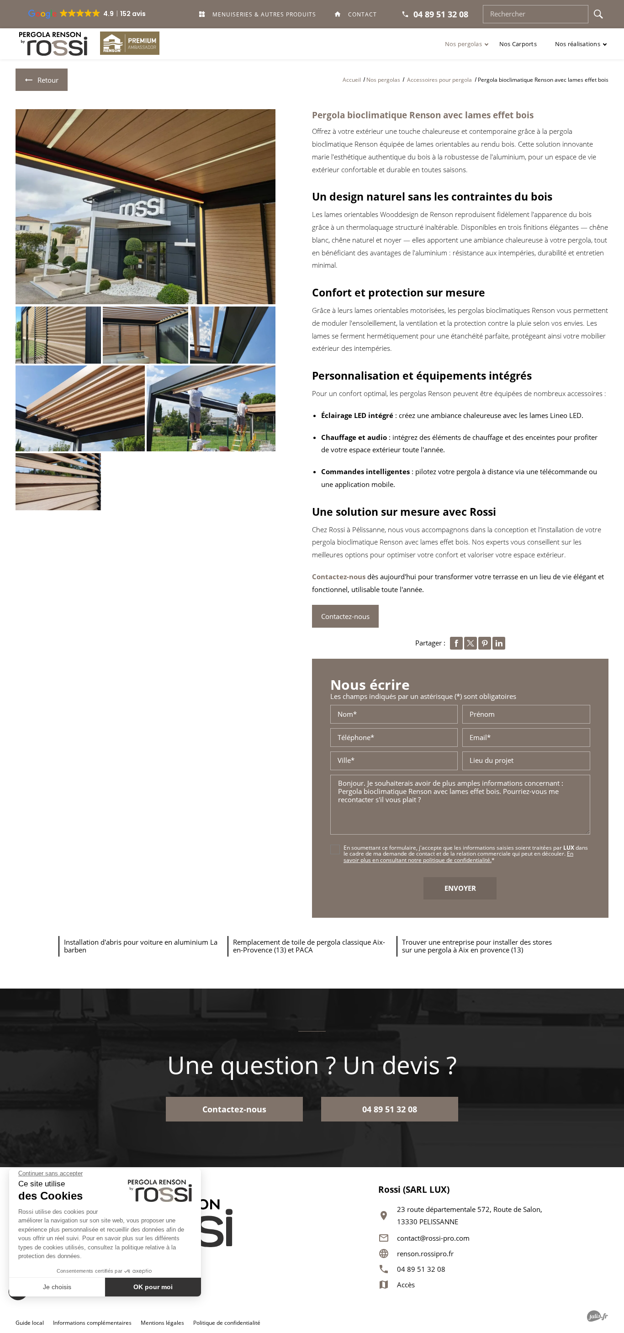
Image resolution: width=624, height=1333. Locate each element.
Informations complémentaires (92, 1323)
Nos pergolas (463, 44)
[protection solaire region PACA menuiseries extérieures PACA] (145, 206)
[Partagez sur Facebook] (456, 643)
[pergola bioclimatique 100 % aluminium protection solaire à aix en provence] (232, 335)
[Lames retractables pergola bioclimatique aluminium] (80, 408)
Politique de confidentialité (226, 1322)
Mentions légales (162, 1322)
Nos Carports (518, 44)
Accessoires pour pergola (440, 79)
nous (357, 576)
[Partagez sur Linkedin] (498, 643)
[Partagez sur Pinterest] (484, 643)
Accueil (352, 79)
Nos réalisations (577, 44)
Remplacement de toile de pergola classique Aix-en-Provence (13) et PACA (309, 945)
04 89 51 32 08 (421, 1269)
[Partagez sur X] (470, 643)
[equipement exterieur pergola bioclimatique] (211, 408)
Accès (406, 1285)
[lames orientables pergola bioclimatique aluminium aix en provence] (58, 481)
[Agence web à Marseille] (597, 1316)
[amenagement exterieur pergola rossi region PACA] (145, 335)
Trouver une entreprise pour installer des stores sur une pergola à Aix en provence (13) (477, 945)
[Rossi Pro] (53, 44)
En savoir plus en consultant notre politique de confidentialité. (458, 856)
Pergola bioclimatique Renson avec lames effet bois (423, 115)
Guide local (30, 1322)
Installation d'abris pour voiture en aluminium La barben (140, 945)
